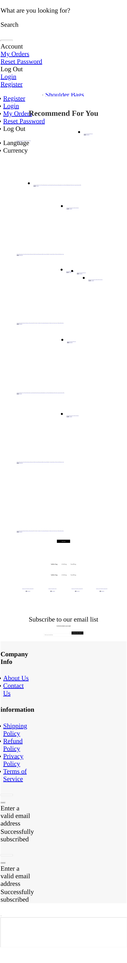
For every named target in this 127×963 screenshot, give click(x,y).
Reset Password (21, 61)
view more (63, 541)
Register (12, 84)
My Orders (15, 54)
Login (8, 76)
